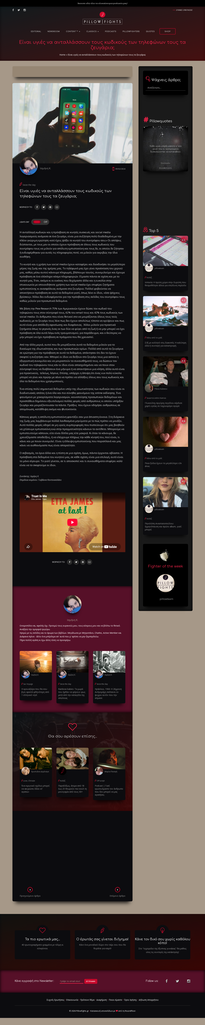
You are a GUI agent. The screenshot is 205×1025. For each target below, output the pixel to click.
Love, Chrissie (29, 780)
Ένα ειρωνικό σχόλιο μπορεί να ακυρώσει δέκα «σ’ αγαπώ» (35, 788)
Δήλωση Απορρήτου (149, 999)
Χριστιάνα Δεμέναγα (40, 771)
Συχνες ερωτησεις (184, 10)
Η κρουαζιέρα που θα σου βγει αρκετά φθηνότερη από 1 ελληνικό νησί (35, 692)
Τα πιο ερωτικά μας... (42, 939)
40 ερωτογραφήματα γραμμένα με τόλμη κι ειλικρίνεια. (42, 946)
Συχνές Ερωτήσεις (55, 999)
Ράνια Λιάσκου (161, 389)
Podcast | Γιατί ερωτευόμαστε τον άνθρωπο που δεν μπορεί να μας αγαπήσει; (109, 790)
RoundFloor (130, 1011)
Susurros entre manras (156, 398)
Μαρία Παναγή (111, 771)
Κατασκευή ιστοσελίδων (101, 1011)
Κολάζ (62, 780)
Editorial (36, 31)
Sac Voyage (28, 684)
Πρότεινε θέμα (87, 999)
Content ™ (72, 31)
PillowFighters (131, 31)
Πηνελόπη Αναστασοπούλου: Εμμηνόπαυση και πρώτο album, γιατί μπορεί (163, 526)
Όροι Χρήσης (130, 999)
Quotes (150, 31)
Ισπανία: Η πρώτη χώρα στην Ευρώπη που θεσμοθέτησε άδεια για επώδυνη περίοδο (165, 284)
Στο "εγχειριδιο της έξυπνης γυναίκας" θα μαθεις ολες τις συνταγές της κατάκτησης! (162, 950)
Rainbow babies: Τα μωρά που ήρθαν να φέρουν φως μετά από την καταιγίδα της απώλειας (71, 693)
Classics (91, 31)
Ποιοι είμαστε (115, 999)
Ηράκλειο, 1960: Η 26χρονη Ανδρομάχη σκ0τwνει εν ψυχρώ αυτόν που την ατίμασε (108, 693)
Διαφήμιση (101, 999)
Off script (101, 780)
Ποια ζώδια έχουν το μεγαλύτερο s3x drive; (163, 465)
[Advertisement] (72, 850)
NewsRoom (54, 31)
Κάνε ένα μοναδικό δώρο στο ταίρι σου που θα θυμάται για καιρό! (102, 946)
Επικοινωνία (72, 999)
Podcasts (110, 31)
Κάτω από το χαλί (154, 337)
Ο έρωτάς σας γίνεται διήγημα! (102, 939)
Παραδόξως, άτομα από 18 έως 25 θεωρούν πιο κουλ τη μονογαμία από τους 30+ (72, 788)
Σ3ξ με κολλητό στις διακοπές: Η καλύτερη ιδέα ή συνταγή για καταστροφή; (165, 344)
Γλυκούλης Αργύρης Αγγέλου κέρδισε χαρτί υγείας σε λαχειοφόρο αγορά (163, 404)
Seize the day (29, 184)
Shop (167, 31)
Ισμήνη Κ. (45, 168)
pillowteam (159, 268)
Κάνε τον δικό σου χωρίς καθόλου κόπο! (162, 941)
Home (62, 54)
